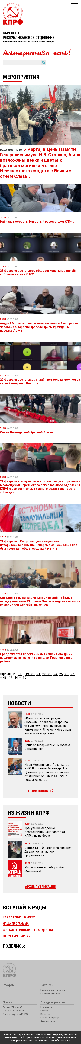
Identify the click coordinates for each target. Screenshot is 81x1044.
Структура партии (17, 936)
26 (66, 674)
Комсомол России (50, 993)
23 (49, 674)
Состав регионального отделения (28, 930)
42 (4, 677)
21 (38, 674)
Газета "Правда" (12, 1007)
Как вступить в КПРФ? (19, 917)
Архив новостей (40, 791)
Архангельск (47, 1021)
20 (32, 674)
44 (16, 677)
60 (24, 677)
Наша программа (16, 923)
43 (10, 677)
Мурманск (46, 1007)
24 (55, 674)
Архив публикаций (40, 886)
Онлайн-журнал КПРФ (15, 1014)
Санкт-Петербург (50, 1017)
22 (44, 674)
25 (61, 674)
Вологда (45, 1014)
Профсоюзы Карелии (53, 990)
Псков (44, 1010)
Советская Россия (13, 1010)
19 (27, 674)
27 (72, 674)
